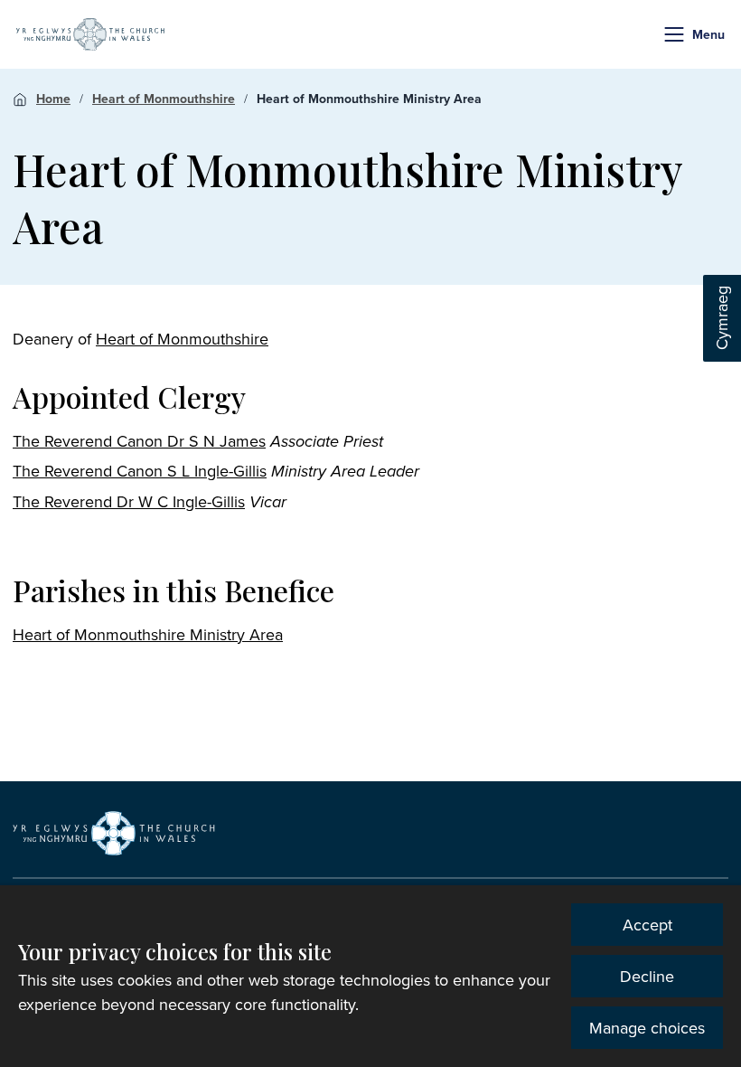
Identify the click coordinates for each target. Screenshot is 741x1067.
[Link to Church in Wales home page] (114, 832)
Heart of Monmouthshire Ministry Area (369, 98)
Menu (708, 34)
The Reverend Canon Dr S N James (139, 441)
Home (53, 98)
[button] (674, 34)
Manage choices (647, 1027)
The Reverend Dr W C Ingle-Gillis (129, 501)
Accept (647, 924)
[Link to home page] (90, 34)
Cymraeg (721, 319)
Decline (647, 976)
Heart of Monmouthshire (163, 98)
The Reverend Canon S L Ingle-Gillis (140, 470)
